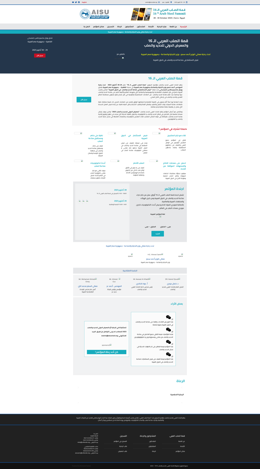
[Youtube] (73, 2)
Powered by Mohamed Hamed (81, 466)
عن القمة (173, 26)
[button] (78, 388)
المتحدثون (141, 26)
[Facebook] (79, 2)
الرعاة (119, 26)
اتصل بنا (86, 26)
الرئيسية (183, 26)
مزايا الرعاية (161, 26)
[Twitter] (76, 2)
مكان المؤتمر (98, 26)
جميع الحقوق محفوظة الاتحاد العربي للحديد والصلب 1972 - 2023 (169, 466)
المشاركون (129, 26)
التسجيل (110, 26)
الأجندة (151, 26)
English (84, 2)
